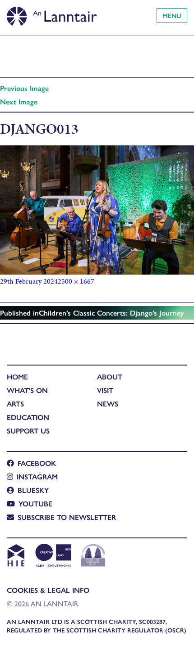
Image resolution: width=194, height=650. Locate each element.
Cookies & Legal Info (48, 590)
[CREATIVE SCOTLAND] (52, 556)
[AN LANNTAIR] (52, 13)
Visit (105, 390)
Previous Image (24, 88)
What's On (27, 390)
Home (17, 376)
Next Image (18, 101)
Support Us (28, 430)
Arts (15, 403)
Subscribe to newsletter (67, 517)
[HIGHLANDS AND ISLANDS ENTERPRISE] (15, 556)
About (109, 376)
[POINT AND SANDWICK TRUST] (93, 556)
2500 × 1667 (76, 281)
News (107, 403)
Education (28, 417)
